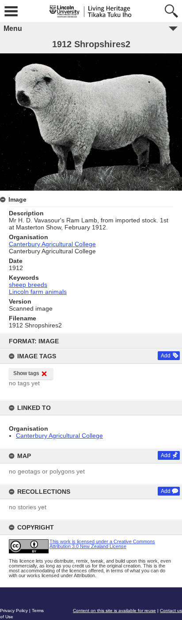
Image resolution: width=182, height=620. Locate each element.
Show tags (26, 373)
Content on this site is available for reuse (114, 610)
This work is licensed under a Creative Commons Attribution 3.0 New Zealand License (102, 544)
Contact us (171, 610)
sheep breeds (28, 284)
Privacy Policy (14, 610)
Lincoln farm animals (38, 291)
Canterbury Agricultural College (59, 435)
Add (166, 356)
